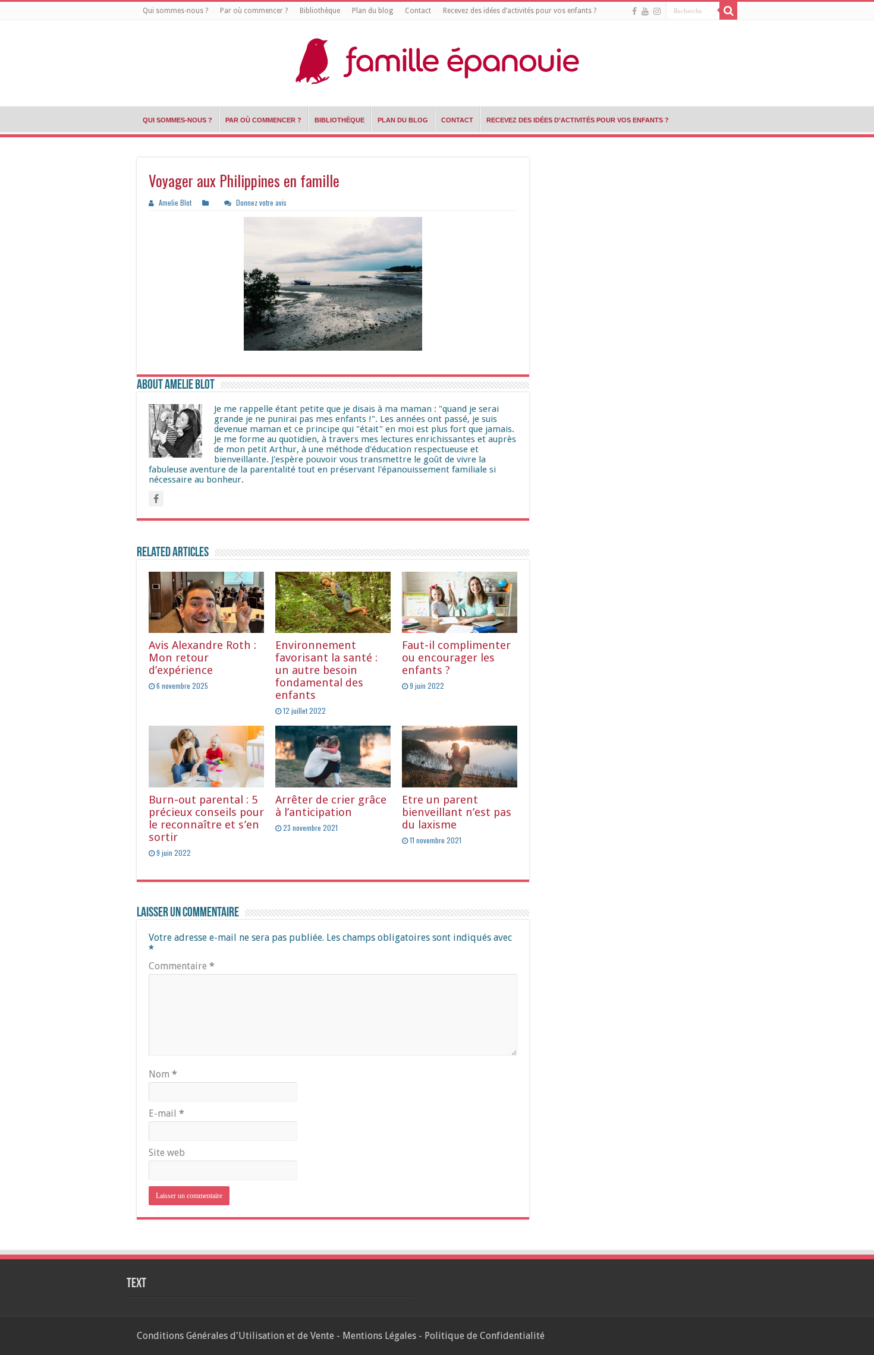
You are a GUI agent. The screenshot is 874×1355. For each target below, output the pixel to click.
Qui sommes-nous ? (175, 11)
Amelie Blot (175, 202)
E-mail (166, 1113)
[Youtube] (645, 11)
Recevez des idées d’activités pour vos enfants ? (519, 11)
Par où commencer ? (254, 11)
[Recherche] (728, 11)
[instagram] (657, 11)
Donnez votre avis (261, 202)
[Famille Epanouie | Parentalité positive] (437, 60)
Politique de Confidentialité (485, 1335)
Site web (167, 1152)
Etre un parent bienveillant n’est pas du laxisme (456, 812)
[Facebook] (634, 11)
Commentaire (182, 966)
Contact (418, 11)
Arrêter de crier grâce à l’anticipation (330, 805)
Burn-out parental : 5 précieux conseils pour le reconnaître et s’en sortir (206, 818)
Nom (163, 1074)
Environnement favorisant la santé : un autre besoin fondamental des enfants (326, 670)
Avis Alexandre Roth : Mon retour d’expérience (202, 657)
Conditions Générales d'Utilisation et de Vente (235, 1335)
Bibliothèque (320, 11)
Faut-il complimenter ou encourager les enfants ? (456, 657)
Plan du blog (372, 11)
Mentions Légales (379, 1335)
